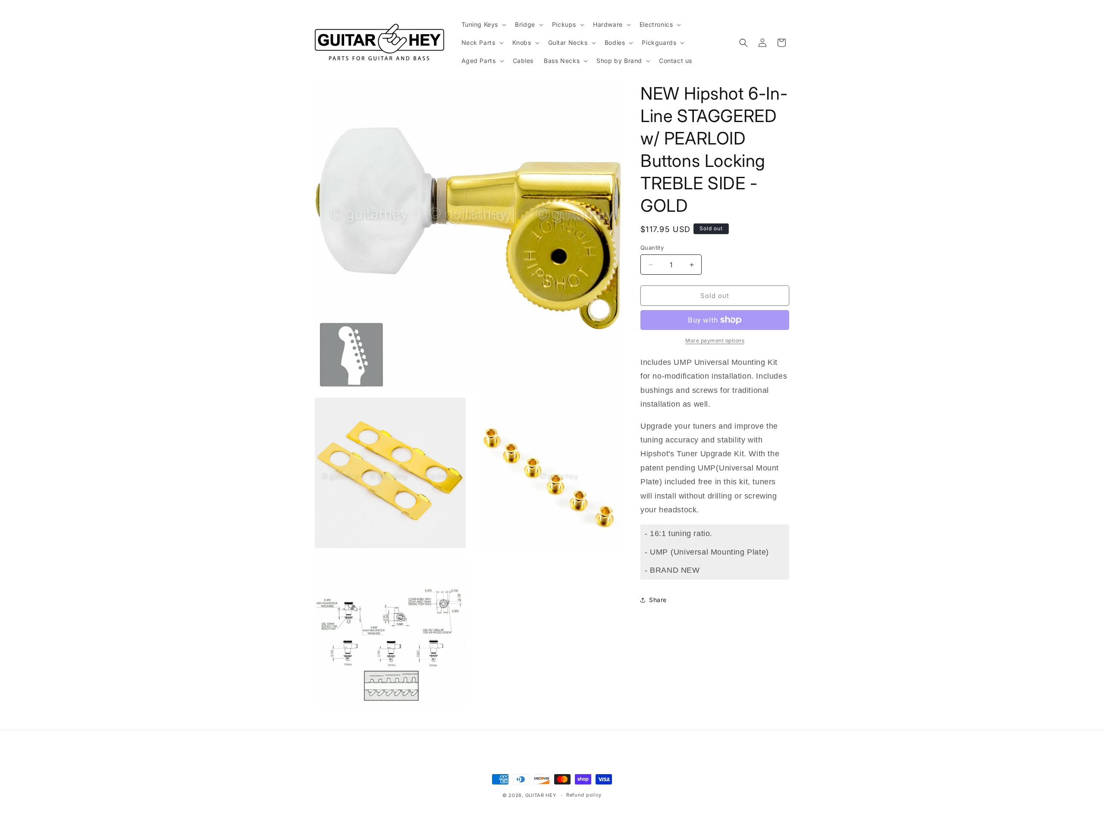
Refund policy (584, 795)
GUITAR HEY (540, 795)
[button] (483, 25)
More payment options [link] (714, 340)
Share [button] (658, 599)
